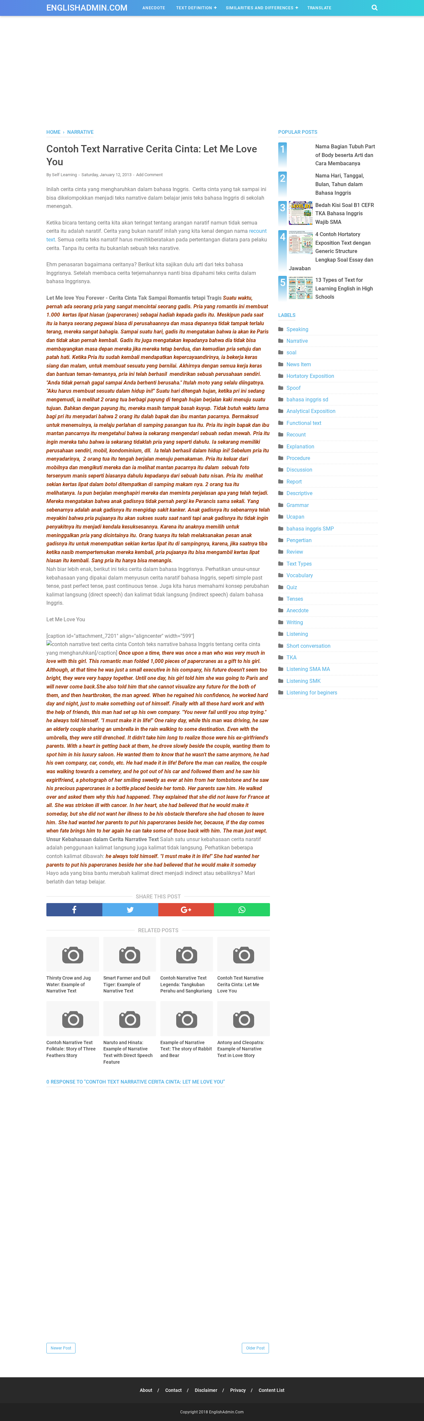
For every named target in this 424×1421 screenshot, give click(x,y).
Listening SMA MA (308, 669)
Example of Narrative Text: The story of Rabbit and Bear (186, 1049)
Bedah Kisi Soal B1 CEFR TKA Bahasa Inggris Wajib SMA (344, 213)
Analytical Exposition (311, 411)
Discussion (299, 470)
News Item (299, 364)
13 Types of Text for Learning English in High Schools (344, 288)
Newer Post (61, 1348)
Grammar (298, 505)
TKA (291, 657)
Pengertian (299, 540)
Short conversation (309, 646)
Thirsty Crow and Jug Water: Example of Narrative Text (68, 984)
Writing (295, 622)
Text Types (299, 564)
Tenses (295, 599)
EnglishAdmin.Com (87, 8)
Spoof (294, 388)
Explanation (300, 446)
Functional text (304, 423)
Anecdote (153, 8)
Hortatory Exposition (310, 376)
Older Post (255, 1348)
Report (294, 482)
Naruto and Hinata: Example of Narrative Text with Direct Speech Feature (128, 1052)
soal (291, 352)
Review (295, 552)
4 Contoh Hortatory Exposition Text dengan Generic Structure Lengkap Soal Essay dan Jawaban (331, 251)
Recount (296, 434)
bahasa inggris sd (307, 399)
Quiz (292, 587)
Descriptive (299, 493)
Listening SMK (304, 681)
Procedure (298, 458)
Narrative (297, 341)
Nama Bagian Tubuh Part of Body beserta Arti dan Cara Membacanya (345, 155)
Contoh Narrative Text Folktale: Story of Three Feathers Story (71, 1049)
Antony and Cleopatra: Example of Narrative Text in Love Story (240, 1049)
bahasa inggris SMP (310, 529)
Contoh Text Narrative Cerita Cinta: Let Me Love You (240, 984)
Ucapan (295, 517)
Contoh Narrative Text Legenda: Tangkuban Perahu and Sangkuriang (186, 984)
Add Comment (149, 174)
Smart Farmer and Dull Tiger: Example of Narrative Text (126, 984)
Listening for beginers (312, 692)
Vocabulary (300, 575)
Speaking (297, 329)
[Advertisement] (212, 79)
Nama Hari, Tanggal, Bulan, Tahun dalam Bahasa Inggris (339, 184)
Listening (297, 634)
